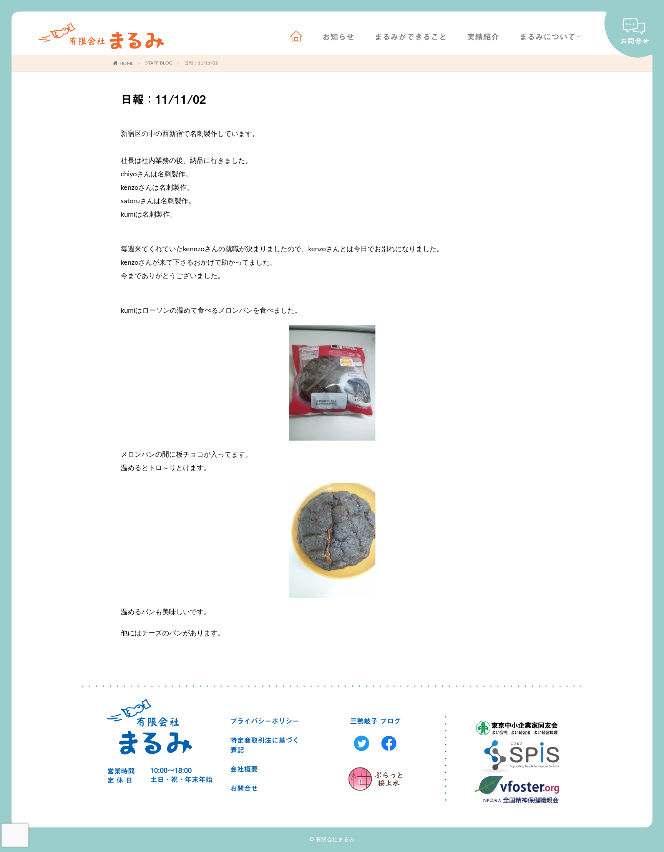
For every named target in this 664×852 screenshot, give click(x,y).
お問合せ (244, 788)
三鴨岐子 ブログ (375, 721)
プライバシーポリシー (264, 721)
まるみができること (410, 37)
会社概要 (244, 769)
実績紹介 (483, 37)
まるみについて (547, 37)
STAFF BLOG (159, 63)
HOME (127, 63)
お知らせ (338, 37)
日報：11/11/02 (201, 63)
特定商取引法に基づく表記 (264, 745)
